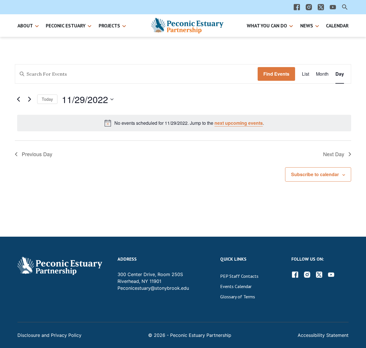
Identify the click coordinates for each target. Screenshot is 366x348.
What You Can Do (267, 25)
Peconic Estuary (65, 25)
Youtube (331, 274)
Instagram (307, 274)
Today (47, 99)
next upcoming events (238, 123)
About (25, 25)
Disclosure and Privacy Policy (49, 335)
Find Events (276, 74)
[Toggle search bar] (345, 7)
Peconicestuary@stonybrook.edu (153, 288)
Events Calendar (236, 286)
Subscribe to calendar (315, 174)
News (306, 25)
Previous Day (37, 154)
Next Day (333, 154)
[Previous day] (18, 99)
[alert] (184, 123)
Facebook (295, 274)
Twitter (319, 274)
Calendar (337, 25)
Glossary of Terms (237, 296)
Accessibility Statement (323, 335)
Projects (109, 25)
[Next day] (29, 99)
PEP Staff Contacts (239, 276)
